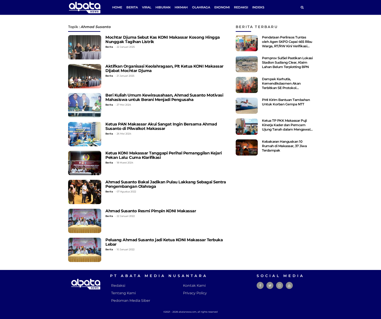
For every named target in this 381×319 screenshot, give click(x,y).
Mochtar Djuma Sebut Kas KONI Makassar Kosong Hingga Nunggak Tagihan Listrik (162, 39)
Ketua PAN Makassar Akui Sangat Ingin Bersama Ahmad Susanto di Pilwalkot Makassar (161, 126)
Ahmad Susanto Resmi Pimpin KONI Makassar (150, 211)
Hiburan (162, 7)
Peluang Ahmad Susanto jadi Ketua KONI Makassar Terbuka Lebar (164, 242)
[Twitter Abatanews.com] (270, 285)
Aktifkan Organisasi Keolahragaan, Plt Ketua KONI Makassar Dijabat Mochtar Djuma (164, 68)
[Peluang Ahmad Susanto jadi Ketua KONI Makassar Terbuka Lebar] (84, 250)
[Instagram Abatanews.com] (279, 285)
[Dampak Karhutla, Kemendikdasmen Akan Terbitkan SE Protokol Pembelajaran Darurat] (247, 85)
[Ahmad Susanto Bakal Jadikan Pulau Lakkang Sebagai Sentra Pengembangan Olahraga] (84, 192)
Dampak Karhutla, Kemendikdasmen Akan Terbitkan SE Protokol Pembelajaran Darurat (281, 85)
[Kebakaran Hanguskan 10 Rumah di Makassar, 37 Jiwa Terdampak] (247, 147)
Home (117, 7)
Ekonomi (222, 7)
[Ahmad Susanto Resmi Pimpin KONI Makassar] (84, 221)
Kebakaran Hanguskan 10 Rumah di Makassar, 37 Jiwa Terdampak (284, 145)
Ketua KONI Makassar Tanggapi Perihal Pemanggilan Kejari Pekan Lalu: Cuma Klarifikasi (163, 155)
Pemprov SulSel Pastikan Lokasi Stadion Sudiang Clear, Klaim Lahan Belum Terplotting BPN (287, 62)
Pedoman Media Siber (130, 300)
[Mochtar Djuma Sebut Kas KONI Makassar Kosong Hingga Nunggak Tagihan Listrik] (84, 47)
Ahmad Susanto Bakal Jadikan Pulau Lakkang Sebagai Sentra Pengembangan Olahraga (165, 184)
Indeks (258, 7)
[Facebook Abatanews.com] (260, 285)
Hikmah (181, 7)
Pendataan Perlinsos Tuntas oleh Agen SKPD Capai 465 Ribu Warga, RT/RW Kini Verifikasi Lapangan (287, 44)
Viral (146, 7)
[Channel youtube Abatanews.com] (289, 285)
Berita (132, 7)
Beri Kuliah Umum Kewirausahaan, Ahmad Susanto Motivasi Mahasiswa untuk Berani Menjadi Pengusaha (164, 97)
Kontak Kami (194, 285)
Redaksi (241, 7)
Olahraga (201, 7)
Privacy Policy (195, 293)
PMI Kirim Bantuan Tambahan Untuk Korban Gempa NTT (286, 102)
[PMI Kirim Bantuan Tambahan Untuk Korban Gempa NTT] (247, 106)
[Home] (302, 7)
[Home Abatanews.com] (84, 7)
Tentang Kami (123, 293)
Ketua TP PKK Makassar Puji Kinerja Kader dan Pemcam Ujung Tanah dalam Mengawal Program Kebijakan (286, 127)
